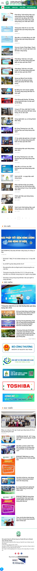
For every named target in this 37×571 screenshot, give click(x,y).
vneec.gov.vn (19, 549)
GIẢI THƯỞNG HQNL (31, 7)
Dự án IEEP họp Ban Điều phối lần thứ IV (13, 264)
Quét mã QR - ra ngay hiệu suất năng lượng (24, 177)
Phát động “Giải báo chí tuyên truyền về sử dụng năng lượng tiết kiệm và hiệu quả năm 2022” (25, 60)
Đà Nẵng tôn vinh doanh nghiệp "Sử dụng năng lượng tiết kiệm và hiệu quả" (24, 91)
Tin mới (7, 226)
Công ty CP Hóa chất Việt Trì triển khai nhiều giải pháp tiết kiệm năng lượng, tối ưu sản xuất (25, 110)
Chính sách (15, 7)
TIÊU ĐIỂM (8, 282)
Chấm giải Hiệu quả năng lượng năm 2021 (24, 197)
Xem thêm (32, 339)
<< (8, 218)
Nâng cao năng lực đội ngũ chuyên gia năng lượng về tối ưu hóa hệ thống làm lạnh (18, 431)
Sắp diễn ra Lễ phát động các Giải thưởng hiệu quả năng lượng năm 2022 (25, 39)
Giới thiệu (7, 7)
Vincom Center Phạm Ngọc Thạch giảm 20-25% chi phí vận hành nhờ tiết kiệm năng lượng (25, 49)
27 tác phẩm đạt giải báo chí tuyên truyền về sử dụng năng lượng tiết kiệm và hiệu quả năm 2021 (25, 139)
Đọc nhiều (8, 408)
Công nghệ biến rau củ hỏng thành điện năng (25, 119)
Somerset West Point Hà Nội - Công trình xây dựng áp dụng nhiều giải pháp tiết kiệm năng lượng (24, 81)
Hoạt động (22, 7)
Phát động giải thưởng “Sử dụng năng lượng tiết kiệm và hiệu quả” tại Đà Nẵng (25, 101)
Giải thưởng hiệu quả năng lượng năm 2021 (24, 149)
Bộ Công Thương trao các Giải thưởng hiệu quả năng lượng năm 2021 (25, 130)
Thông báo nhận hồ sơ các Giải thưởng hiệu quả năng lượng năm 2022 (25, 29)
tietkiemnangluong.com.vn (12, 549)
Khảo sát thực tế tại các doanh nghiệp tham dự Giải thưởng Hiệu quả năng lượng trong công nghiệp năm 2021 (25, 187)
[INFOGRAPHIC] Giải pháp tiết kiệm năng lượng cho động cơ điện (18, 251)
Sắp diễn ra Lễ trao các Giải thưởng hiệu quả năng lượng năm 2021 (25, 168)
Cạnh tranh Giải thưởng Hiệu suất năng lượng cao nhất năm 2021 (25, 208)
